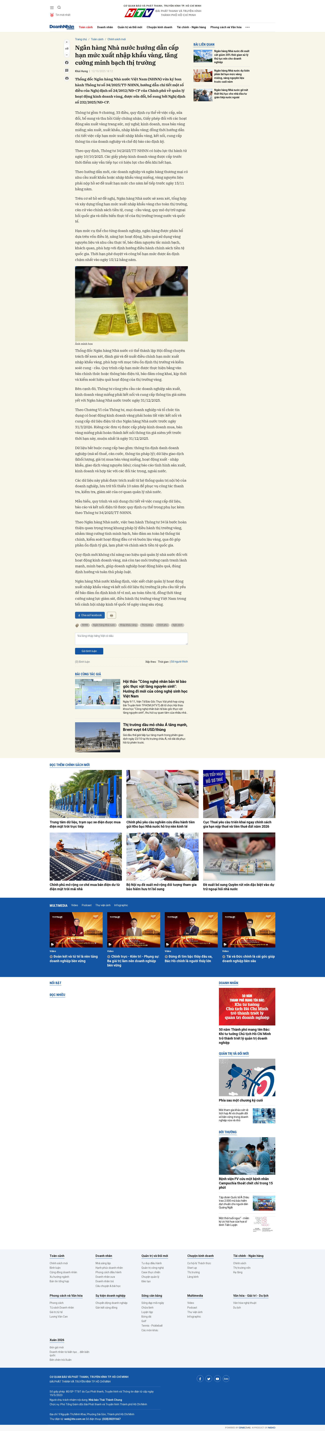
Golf (143, 1321)
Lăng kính (193, 1276)
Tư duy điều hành (151, 1263)
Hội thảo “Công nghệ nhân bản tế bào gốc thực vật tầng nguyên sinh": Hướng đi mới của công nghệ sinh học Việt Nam (155, 688)
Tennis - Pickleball (151, 1325)
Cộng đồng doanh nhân (63, 1272)
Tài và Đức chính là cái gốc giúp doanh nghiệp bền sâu (248, 958)
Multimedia (59, 905)
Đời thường (228, 1132)
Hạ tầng (237, 1272)
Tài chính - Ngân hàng (191, 27)
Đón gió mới (57, 1347)
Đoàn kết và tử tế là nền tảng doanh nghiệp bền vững (74, 958)
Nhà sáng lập (103, 1263)
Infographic (121, 905)
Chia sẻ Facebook (91, 615)
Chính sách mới (117, 39)
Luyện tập (147, 1312)
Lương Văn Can (59, 1316)
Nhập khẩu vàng (128, 625)
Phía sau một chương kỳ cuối (241, 1100)
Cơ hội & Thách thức (199, 1263)
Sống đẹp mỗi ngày (152, 1302)
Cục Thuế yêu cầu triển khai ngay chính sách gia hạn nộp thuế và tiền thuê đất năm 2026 (237, 824)
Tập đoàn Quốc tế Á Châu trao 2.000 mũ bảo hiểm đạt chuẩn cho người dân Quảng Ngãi (234, 1202)
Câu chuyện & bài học (108, 1285)
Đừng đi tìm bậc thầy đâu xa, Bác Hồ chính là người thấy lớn (189, 958)
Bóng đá (146, 1316)
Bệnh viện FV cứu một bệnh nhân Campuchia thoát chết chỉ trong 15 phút (246, 1183)
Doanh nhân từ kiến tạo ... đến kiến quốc (69, 1353)
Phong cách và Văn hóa (225, 27)
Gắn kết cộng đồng (106, 1307)
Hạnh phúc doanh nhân (109, 1267)
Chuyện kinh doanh (159, 27)
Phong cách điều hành (108, 1272)
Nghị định (177, 625)
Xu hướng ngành (59, 1276)
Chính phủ (162, 625)
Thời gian (163, 661)
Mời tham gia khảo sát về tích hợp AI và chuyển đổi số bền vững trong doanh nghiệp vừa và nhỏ (233, 1115)
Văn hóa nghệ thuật (244, 1302)
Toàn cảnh (86, 27)
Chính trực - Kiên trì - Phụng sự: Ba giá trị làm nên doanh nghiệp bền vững (133, 960)
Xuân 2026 (57, 1340)
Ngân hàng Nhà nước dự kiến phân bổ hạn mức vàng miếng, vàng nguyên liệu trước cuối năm (232, 76)
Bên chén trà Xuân (60, 1359)
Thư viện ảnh (103, 905)
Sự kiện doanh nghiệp (110, 1295)
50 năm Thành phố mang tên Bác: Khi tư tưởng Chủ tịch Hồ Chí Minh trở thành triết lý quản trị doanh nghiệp (245, 1036)
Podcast (87, 905)
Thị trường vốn (242, 1267)
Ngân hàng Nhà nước (104, 625)
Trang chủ (81, 39)
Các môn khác (149, 1330)
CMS (245, 1427)
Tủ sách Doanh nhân (62, 1307)
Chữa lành (147, 1307)
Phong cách (57, 1302)
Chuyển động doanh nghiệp (112, 1302)
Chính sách (239, 1263)
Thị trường (147, 625)
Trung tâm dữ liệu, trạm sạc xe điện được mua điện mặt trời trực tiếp (85, 824)
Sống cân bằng (151, 1295)
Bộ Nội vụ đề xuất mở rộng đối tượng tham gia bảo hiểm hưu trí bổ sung (161, 887)
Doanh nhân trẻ (105, 1281)
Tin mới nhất (62, 14)
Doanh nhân (105, 27)
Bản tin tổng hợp (59, 1281)
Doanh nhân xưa (105, 1276)
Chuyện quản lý (150, 1276)
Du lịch (237, 1307)
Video (74, 905)
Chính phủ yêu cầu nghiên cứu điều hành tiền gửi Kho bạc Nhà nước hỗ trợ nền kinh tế (160, 824)
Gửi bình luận (89, 651)
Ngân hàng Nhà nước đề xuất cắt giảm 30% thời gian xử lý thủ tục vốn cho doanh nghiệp (231, 57)
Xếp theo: (150, 661)
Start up (192, 1267)
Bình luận (55, 1267)
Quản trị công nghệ (152, 1267)
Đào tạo (146, 1281)
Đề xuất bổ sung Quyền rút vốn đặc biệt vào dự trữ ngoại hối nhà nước (238, 887)
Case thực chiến (150, 1272)
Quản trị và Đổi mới (130, 27)
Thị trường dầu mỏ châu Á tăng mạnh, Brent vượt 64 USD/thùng (155, 727)
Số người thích (179, 661)
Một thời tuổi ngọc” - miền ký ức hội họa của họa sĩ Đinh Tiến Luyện (234, 1221)
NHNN (85, 625)
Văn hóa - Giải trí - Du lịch (250, 1295)
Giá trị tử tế (56, 1312)
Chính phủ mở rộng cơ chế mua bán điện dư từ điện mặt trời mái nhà (85, 887)
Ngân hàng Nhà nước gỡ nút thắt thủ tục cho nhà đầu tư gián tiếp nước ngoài (231, 93)
